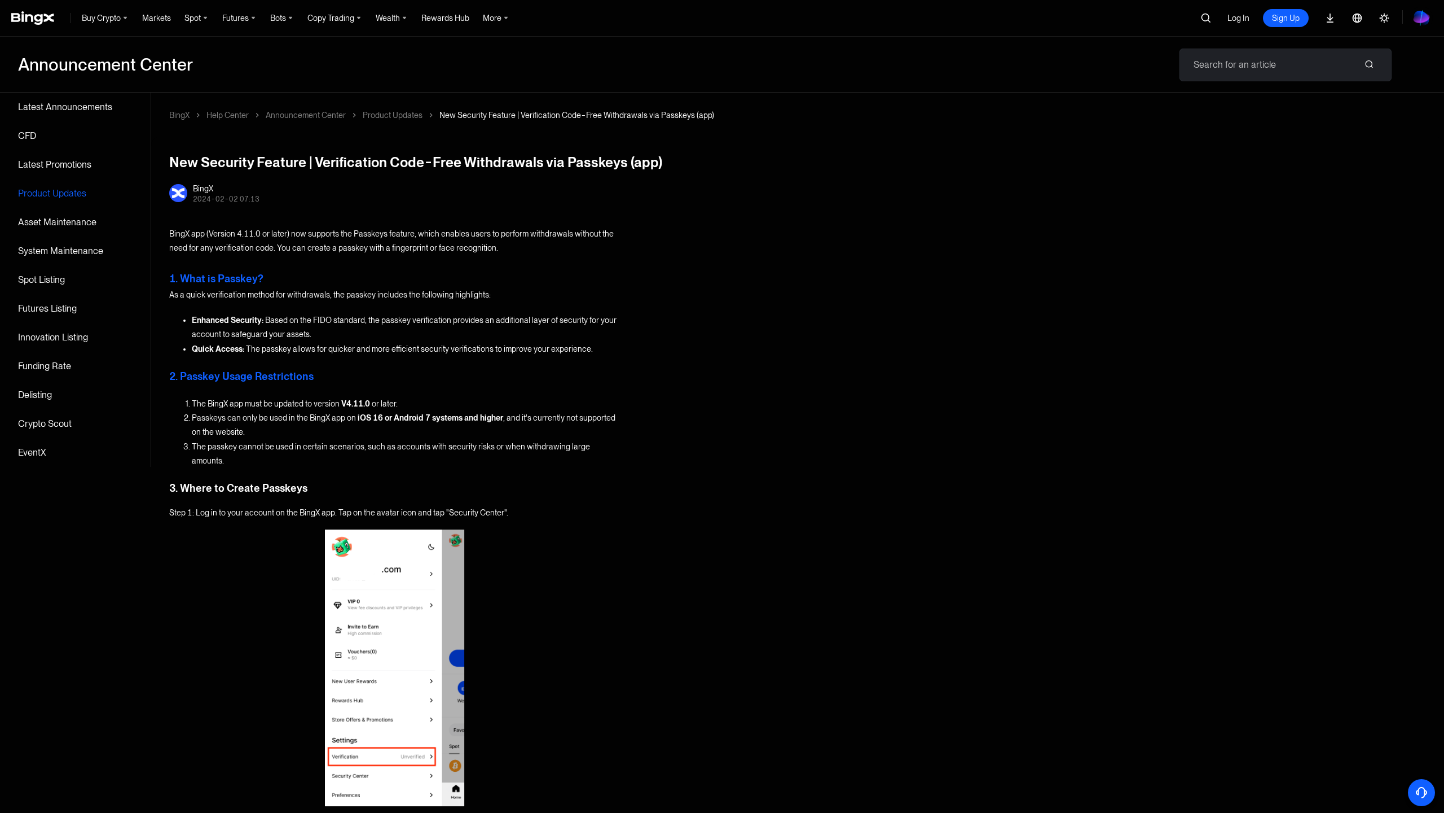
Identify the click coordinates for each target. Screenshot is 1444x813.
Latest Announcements (65, 107)
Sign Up (1286, 18)
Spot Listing (41, 279)
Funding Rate (44, 366)
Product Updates (52, 193)
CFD (27, 135)
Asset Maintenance (57, 222)
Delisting (35, 395)
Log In (1238, 18)
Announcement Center (306, 115)
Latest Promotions (54, 164)
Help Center (227, 115)
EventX (32, 452)
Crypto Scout (45, 423)
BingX (179, 115)
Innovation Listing (53, 337)
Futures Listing (47, 308)
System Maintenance (60, 251)
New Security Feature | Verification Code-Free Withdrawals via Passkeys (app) (576, 115)
